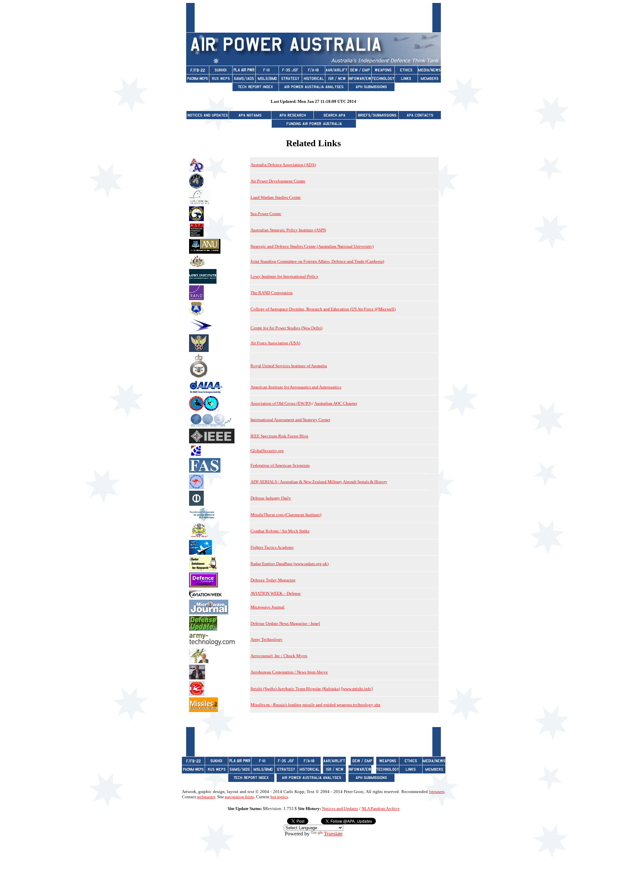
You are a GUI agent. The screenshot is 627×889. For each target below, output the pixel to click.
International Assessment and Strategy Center (290, 419)
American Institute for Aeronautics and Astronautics (295, 387)
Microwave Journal (267, 607)
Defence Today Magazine (273, 580)
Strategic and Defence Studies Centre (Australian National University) (312, 246)
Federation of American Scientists (280, 465)
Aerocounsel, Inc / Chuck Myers (278, 655)
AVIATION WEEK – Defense (275, 593)
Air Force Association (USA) (275, 343)
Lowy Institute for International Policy (284, 276)
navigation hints (239, 796)
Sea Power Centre (265, 213)
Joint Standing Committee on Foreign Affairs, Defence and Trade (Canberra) (317, 261)
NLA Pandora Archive (381, 808)
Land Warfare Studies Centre (275, 197)
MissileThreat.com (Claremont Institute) (285, 514)
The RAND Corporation (271, 292)
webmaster (206, 796)
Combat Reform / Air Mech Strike (280, 531)
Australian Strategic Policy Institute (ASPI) (288, 230)
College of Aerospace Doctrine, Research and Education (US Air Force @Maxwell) (322, 309)
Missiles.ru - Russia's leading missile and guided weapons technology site (315, 704)
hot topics (279, 796)
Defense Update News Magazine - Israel (285, 623)
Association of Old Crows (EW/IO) (280, 403)
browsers (436, 791)
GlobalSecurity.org (267, 450)
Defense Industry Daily (270, 498)
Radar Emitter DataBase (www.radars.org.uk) (289, 563)
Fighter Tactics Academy (272, 547)
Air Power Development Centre (277, 181)
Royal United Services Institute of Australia (288, 365)
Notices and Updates (340, 808)
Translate (333, 833)
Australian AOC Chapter (335, 403)
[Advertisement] (313, 17)
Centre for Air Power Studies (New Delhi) (286, 327)
